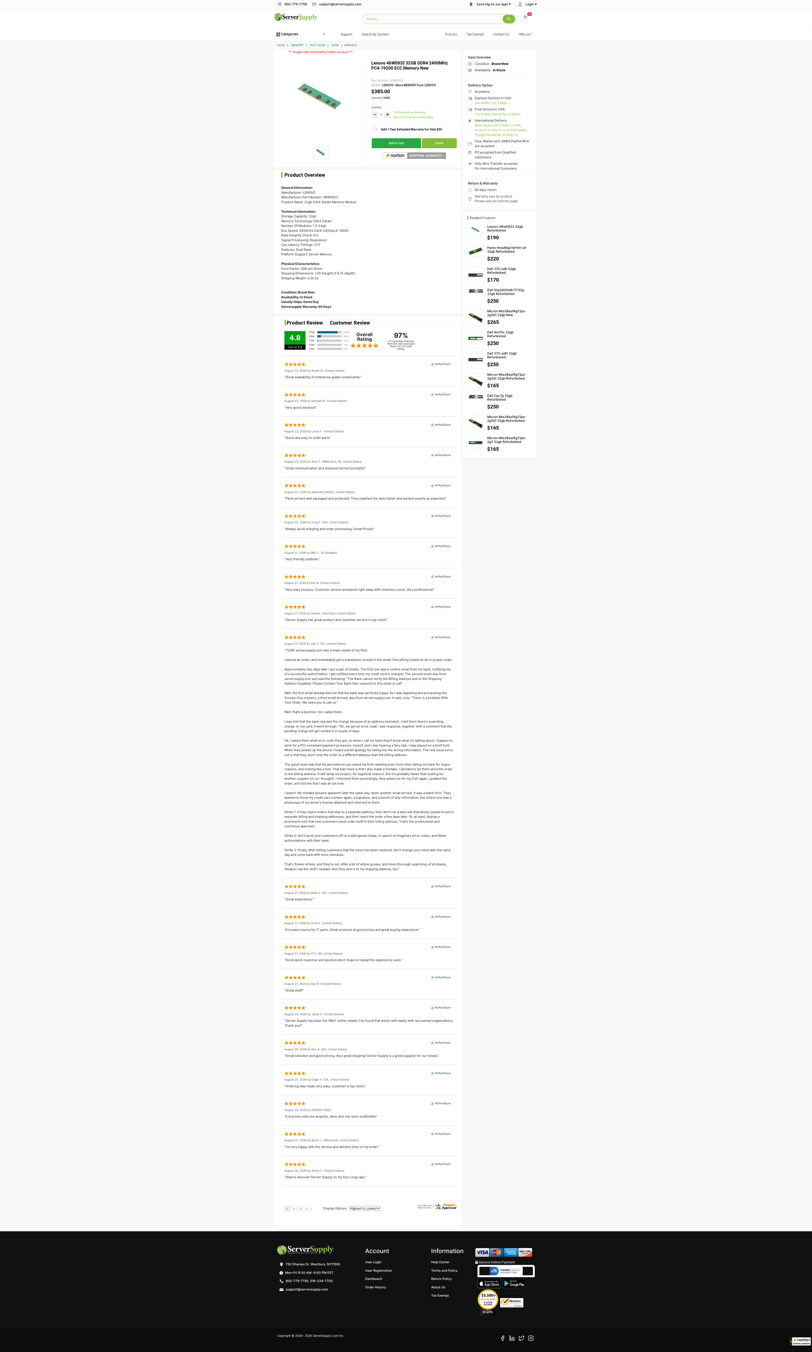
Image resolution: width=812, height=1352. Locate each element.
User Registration (378, 1270)
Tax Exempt (475, 34)
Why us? (525, 34)
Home (281, 45)
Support (346, 34)
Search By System (375, 34)
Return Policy (441, 1279)
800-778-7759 (295, 4)
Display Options (335, 1208)
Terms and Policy (444, 1270)
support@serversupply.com (340, 4)
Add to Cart (396, 143)
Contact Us (501, 34)
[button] (800, 1341)
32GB (335, 45)
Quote (439, 143)
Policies (451, 34)
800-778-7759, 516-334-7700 (309, 1281)
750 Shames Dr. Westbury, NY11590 (312, 1264)
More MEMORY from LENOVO (415, 85)
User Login (373, 1262)
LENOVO (388, 85)
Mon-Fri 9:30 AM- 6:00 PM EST (308, 1273)
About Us (438, 1287)
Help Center (440, 1262)
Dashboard (373, 1279)
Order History (375, 1287)
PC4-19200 (317, 45)
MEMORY (297, 45)
